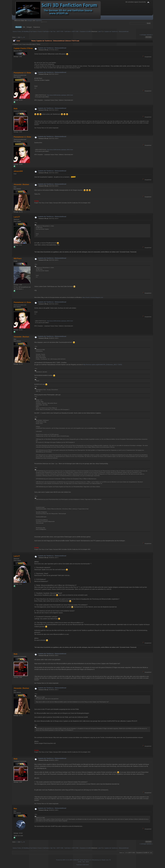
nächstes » (150, 34)
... (22, 37)
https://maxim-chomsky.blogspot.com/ (92, 297)
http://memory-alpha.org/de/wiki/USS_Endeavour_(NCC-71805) (102, 364)
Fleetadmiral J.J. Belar (22, 73)
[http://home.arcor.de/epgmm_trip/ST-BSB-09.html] (14, 838)
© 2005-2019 (85, 864)
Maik (15, 108)
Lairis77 (100, 31)
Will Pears (18, 258)
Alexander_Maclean (21, 184)
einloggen (29, 20)
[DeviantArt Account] (14, 102)
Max (15, 808)
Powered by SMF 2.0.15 (62, 859)
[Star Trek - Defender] (14, 247)
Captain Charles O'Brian (23, 48)
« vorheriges (143, 34)
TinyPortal (78, 864)
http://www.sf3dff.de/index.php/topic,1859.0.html (60, 95)
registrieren (39, 20)
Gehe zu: (121, 852)
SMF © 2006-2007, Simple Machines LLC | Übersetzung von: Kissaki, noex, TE (90, 859)
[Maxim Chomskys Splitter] (14, 291)
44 (24, 37)
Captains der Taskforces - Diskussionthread (52, 48)
